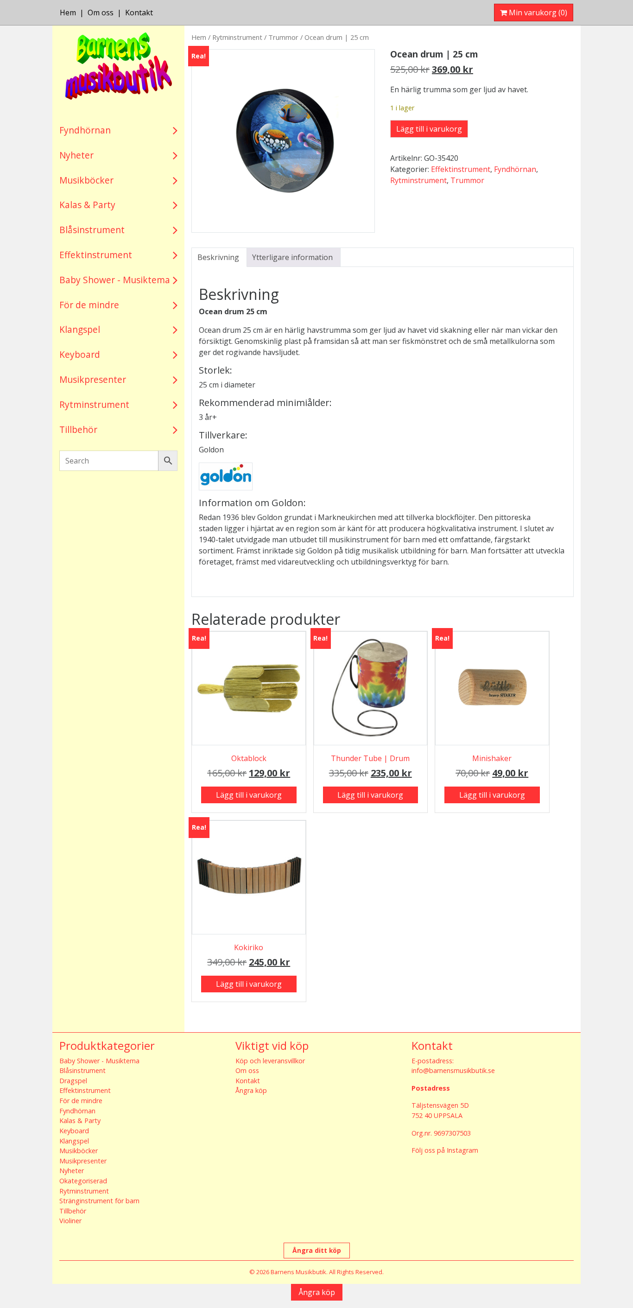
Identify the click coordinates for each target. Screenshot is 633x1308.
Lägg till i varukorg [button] (249, 795)
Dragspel (73, 1080)
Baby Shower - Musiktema (114, 279)
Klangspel (79, 329)
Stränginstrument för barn (99, 1200)
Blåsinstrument (92, 229)
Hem (68, 12)
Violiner (70, 1220)
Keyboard (79, 354)
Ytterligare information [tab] (292, 257)
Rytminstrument (94, 404)
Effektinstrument (95, 254)
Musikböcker (86, 180)
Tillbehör (78, 429)
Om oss (101, 12)
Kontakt (139, 12)
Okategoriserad (83, 1180)
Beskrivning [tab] (218, 257)
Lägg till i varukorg (429, 129)
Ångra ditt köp (316, 1250)
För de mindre (89, 304)
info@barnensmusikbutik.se (453, 1070)
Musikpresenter (92, 379)
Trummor (283, 37)
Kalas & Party (87, 204)
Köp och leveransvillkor (270, 1060)
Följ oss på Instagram (444, 1150)
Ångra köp (251, 1090)
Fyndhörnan (85, 130)
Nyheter (76, 155)
